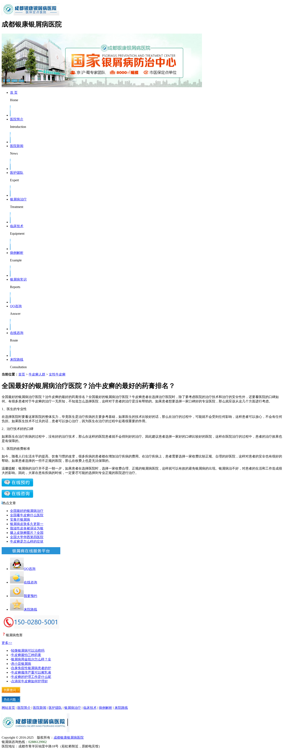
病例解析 (16, 252)
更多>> (7, 643)
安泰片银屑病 (20, 519)
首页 (21, 374)
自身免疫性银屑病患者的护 (31, 668)
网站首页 (8, 707)
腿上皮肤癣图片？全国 (26, 532)
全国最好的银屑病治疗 (26, 511)
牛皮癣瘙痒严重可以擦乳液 (31, 672)
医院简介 (16, 119)
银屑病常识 (18, 279)
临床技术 (16, 226)
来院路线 (16, 359)
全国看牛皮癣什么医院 (26, 515)
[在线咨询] (17, 485)
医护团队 (16, 172)
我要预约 (30, 596)
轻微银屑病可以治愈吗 (27, 650)
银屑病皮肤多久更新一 (26, 524)
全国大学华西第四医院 (26, 537)
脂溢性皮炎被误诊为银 (26, 528)
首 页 (14, 92)
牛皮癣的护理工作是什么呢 (31, 677)
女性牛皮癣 (57, 374)
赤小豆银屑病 (21, 663)
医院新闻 (16, 146)
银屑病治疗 (18, 199)
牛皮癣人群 (37, 374)
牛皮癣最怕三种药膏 (26, 655)
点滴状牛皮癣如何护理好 (29, 681)
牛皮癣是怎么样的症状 (26, 541)
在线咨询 (16, 333)
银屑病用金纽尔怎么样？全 (31, 659)
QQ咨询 (16, 306)
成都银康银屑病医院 (69, 737)
